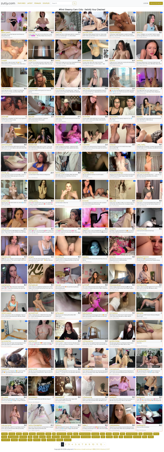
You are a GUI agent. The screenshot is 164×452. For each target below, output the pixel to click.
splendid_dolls (87, 32)
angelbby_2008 (88, 173)
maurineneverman (143, 173)
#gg (140, 433)
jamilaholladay (114, 341)
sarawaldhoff (60, 397)
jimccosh (140, 201)
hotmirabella (33, 397)
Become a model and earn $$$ (84, 449)
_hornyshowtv (114, 369)
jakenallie (140, 313)
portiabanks (141, 88)
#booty (156, 433)
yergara (31, 257)
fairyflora (113, 229)
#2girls (70, 433)
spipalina (85, 257)
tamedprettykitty (143, 369)
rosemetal (86, 145)
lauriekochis (60, 257)
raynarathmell (33, 313)
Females (37, 3)
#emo (36, 437)
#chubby (109, 437)
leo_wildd (4, 397)
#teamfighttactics (132, 433)
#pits (103, 437)
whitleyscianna (88, 341)
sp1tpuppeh (60, 313)
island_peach (5, 32)
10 (93, 444)
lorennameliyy (114, 88)
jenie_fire (59, 32)
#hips (30, 439)
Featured (21, 3)
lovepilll (4, 60)
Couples (46, 3)
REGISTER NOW (156, 3)
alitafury (139, 32)
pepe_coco (32, 60)
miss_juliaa (86, 88)
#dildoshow (23, 439)
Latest (30, 3)
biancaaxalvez (33, 173)
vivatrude (32, 32)
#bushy (19, 433)
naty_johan (5, 229)
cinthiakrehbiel (142, 285)
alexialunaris (33, 145)
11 (97, 444)
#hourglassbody (13, 437)
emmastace (114, 313)
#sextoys (32, 433)
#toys (102, 433)
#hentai (109, 433)
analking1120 (141, 425)
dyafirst (112, 60)
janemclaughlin (6, 145)
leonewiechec (6, 341)
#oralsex (4, 433)
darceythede (60, 88)
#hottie (151, 437)
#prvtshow (23, 437)
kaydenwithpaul (115, 32)
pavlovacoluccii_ (88, 60)
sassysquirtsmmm (143, 257)
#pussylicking (148, 433)
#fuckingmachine (85, 433)
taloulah (31, 116)
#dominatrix (128, 437)
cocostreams (60, 201)
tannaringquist (88, 369)
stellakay (140, 60)
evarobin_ (140, 116)
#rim (121, 437)
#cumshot (68, 439)
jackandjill (4, 116)
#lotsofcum (56, 437)
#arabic (48, 433)
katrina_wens (60, 173)
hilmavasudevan (115, 285)
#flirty (144, 437)
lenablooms (60, 145)
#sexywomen (65, 437)
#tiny (48, 437)
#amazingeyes (86, 437)
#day (30, 437)
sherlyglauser (33, 285)
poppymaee (5, 201)
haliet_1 (85, 425)
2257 (108, 449)
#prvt (43, 439)
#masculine (137, 437)
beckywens (141, 397)
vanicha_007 (33, 341)
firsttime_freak (142, 229)
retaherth (113, 397)
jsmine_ (58, 60)
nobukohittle (6, 88)
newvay (58, 285)
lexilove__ (59, 425)
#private (42, 437)
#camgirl (11, 433)
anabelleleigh (33, 88)
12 (101, 444)
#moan (4, 437)
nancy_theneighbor (35, 425)
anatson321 (5, 369)
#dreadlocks (5, 439)
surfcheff (86, 285)
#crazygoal (95, 433)
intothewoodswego (116, 173)
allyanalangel (60, 116)
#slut (115, 437)
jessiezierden (33, 229)
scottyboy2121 (141, 341)
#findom (116, 433)
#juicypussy (40, 433)
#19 (54, 433)
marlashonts (5, 285)
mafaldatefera (114, 425)
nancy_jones (33, 369)
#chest (25, 433)
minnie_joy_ (5, 173)
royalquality (60, 229)
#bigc (75, 433)
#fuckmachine (61, 433)
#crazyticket (51, 439)
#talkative (37, 439)
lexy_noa (113, 201)
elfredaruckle (6, 257)
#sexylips (59, 439)
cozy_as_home (6, 425)
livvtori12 (85, 201)
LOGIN (145, 3)
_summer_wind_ (61, 369)
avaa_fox (113, 257)
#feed (122, 433)
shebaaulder (60, 341)
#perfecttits (96, 437)
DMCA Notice (100, 449)
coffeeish (86, 229)
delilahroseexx (6, 313)
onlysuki (112, 145)
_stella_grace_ (33, 201)
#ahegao (14, 439)
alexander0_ (114, 116)
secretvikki (86, 116)
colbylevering (87, 397)
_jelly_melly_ (141, 145)
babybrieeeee (87, 313)
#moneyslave (75, 437)
